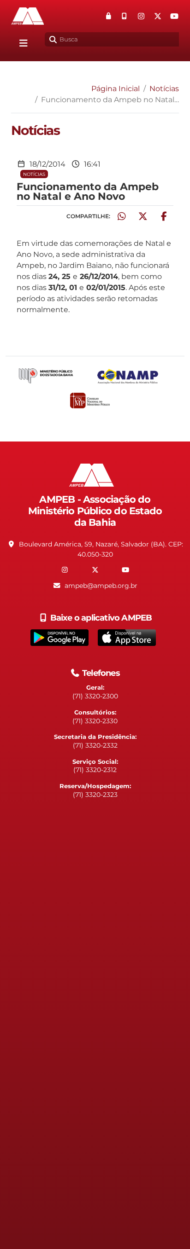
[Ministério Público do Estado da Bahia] (53, 376)
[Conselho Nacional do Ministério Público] (95, 400)
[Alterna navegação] (23, 43)
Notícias (164, 88)
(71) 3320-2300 (95, 696)
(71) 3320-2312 (95, 770)
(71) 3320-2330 (95, 721)
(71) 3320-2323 (95, 794)
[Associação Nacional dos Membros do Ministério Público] (136, 376)
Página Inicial (115, 88)
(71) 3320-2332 (95, 745)
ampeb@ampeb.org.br (101, 585)
